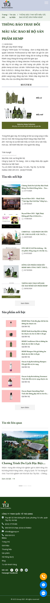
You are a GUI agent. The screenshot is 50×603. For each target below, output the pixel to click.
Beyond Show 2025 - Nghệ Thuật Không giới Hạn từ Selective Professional (33, 216)
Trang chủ (4, 15)
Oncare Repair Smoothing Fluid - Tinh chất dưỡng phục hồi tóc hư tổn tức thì (34, 393)
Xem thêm (25, 303)
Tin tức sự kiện (12, 15)
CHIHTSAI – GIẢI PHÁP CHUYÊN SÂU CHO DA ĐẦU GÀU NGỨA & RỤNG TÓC (35, 234)
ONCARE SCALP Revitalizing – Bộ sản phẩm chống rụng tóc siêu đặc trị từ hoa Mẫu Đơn (34, 250)
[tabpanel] (25, 459)
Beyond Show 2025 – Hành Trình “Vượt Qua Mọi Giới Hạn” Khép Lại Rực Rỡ (34, 201)
